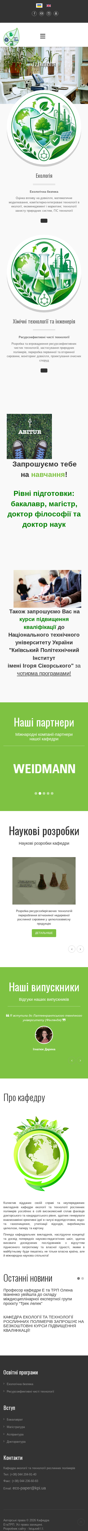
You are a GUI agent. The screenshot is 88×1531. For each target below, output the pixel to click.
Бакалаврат (15, 1419)
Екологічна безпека (20, 1384)
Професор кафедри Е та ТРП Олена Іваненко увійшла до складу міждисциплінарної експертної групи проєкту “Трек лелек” (38, 1297)
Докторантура (16, 1441)
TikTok (54, 13)
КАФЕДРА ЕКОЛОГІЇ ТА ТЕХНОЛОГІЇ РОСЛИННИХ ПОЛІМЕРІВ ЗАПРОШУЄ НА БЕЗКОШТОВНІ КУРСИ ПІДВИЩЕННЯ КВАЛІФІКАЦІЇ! (43, 1324)
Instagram (47, 13)
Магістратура (16, 1426)
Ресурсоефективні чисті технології (30, 1391)
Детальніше (44, 933)
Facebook (33, 13)
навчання (48, 474)
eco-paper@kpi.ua (29, 1488)
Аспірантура (15, 1434)
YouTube (40, 13)
